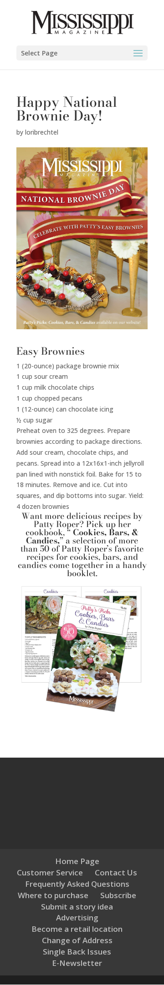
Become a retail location (77, 929)
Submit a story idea (77, 906)
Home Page (77, 861)
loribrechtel (41, 132)
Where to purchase (53, 895)
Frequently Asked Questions (77, 884)
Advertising (77, 917)
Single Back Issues (77, 951)
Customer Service (50, 872)
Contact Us (116, 872)
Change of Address (77, 940)
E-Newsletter (77, 963)
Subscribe (118, 895)
